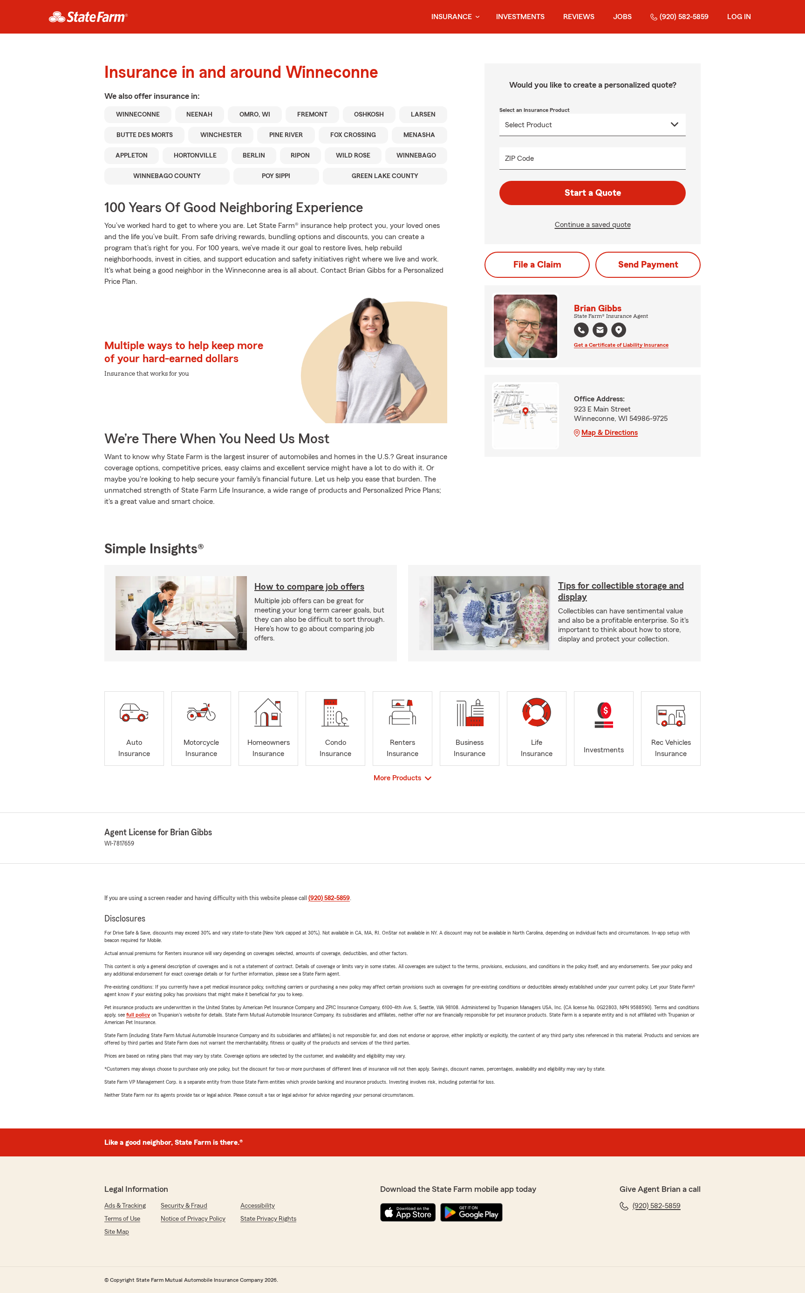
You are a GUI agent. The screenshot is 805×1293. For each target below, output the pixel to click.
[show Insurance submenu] (475, 17)
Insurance (451, 17)
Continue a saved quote (593, 224)
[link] (88, 16)
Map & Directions (609, 432)
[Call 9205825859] (581, 330)
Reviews (578, 17)
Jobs (622, 17)
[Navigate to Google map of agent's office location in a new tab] (618, 330)
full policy (138, 1015)
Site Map (116, 1232)
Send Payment (648, 264)
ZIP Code (519, 158)
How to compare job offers (309, 586)
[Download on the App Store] (408, 1212)
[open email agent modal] (600, 331)
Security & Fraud (184, 1206)
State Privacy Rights (268, 1219)
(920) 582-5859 (684, 17)
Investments (520, 17)
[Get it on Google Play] (471, 1212)
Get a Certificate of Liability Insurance (621, 345)
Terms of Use (122, 1219)
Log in (739, 17)
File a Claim (537, 264)
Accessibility (257, 1206)
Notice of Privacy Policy (193, 1219)
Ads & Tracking (125, 1206)
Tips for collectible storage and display (621, 591)
